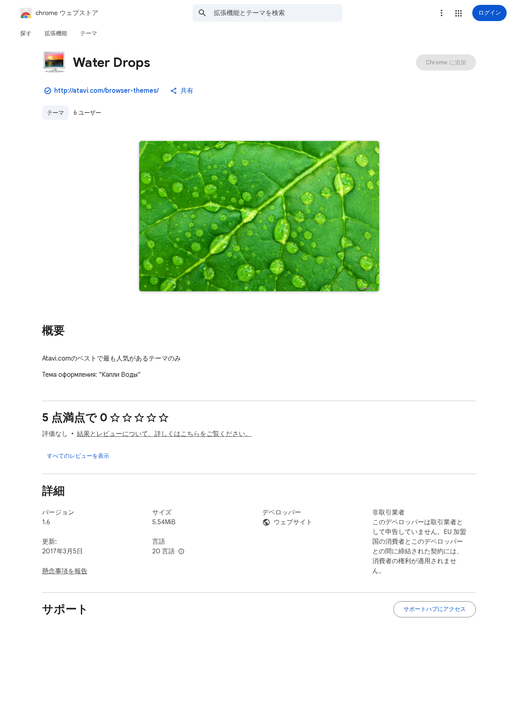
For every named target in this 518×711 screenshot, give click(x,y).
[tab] (26, 33)
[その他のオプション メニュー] (441, 13)
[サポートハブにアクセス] (434, 609)
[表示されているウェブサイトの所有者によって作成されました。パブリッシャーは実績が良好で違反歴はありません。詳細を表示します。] (47, 90)
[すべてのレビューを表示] (78, 455)
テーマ (55, 112)
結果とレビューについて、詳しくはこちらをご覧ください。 (164, 434)
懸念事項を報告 (64, 571)
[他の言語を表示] (181, 552)
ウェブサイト (293, 522)
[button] (458, 13)
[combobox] (278, 13)
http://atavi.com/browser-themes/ (106, 91)
